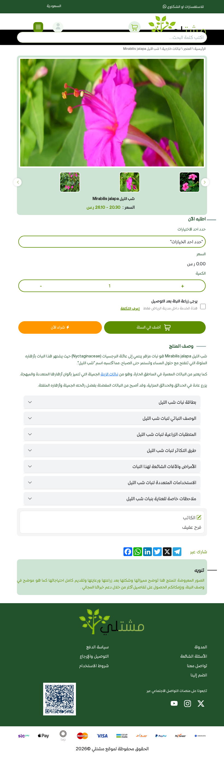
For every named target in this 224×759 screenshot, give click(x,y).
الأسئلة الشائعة (193, 656)
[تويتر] (201, 704)
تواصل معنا (197, 665)
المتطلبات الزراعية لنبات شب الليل (166, 434)
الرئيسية (200, 48)
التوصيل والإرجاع (94, 656)
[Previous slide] (205, 182)
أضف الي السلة (149, 327)
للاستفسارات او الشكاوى (185, 7)
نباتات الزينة (109, 374)
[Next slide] (17, 182)
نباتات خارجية (171, 48)
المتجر (187, 48)
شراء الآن (58, 327)
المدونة (200, 647)
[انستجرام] (187, 704)
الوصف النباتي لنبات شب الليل (169, 418)
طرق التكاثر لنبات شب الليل (171, 450)
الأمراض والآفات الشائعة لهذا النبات (164, 466)
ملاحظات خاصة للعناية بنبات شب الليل (161, 498)
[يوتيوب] (174, 704)
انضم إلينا (199, 675)
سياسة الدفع (97, 647)
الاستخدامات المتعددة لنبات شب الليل (162, 482)
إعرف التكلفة (130, 308)
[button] (134, 27)
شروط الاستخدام (94, 665)
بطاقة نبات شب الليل (177, 402)
